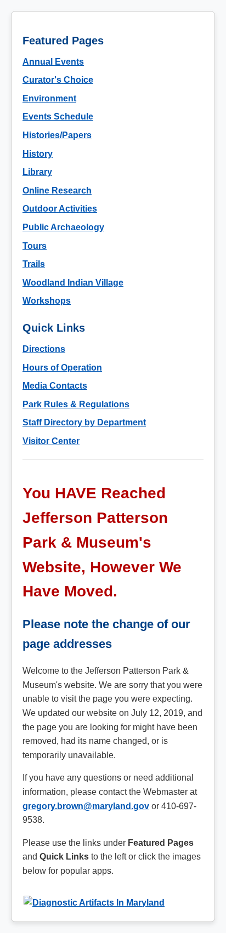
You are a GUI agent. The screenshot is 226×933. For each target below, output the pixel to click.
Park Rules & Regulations (75, 404)
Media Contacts (54, 385)
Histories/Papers (57, 135)
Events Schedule (57, 116)
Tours (34, 246)
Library (37, 172)
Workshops (46, 300)
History (37, 153)
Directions (43, 349)
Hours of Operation (62, 367)
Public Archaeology (63, 227)
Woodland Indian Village (72, 282)
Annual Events (53, 61)
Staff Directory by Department (84, 422)
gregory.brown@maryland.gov (85, 806)
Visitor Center (51, 441)
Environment (49, 98)
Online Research (57, 190)
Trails (33, 264)
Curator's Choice (57, 79)
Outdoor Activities (59, 208)
